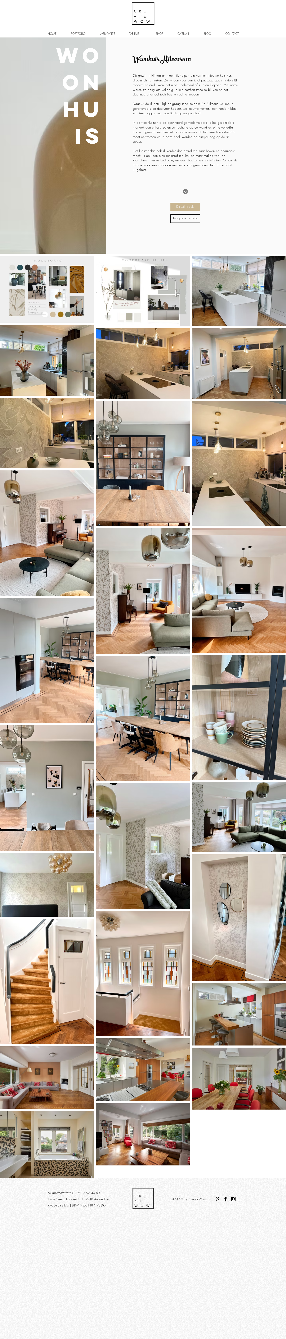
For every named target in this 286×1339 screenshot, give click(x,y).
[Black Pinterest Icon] (217, 1199)
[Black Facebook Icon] (225, 1199)
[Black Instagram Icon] (233, 1199)
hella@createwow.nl (60, 1193)
